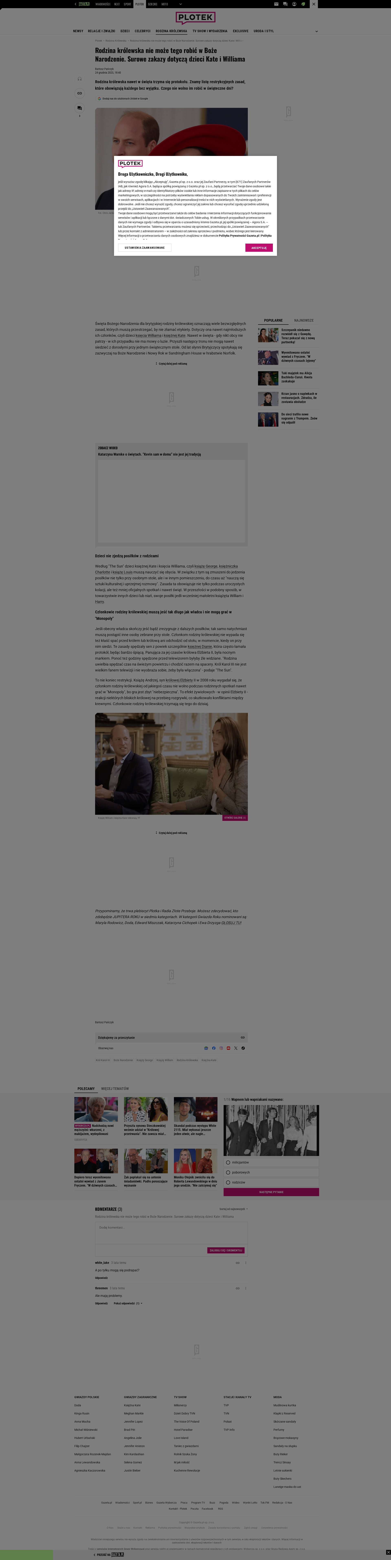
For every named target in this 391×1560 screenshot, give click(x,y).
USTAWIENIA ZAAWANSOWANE (145, 247)
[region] (195, 206)
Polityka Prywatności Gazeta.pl (239, 235)
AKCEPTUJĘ (259, 248)
